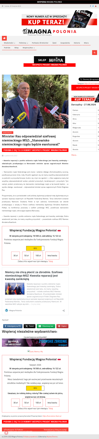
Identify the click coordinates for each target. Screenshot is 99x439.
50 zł (26, 255)
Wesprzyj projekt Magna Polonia (49, 64)
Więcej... (74, 155)
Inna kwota (52, 255)
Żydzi (54, 43)
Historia (77, 43)
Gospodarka (65, 43)
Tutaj (50, 261)
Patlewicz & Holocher (40, 43)
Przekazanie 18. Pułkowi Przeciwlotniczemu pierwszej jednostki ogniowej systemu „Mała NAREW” (18, 429)
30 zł (15, 255)
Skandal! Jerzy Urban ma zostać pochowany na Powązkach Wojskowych (55, 429)
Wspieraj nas (28, 47)
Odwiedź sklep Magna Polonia (49, 59)
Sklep (16, 47)
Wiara (86, 43)
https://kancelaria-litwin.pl (52, 416)
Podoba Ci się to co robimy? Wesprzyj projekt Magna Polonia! (35, 150)
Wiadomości (8, 43)
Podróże (7, 47)
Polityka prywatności (30, 436)
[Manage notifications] (6, 433)
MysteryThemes (52, 436)
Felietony (22, 43)
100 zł (38, 255)
